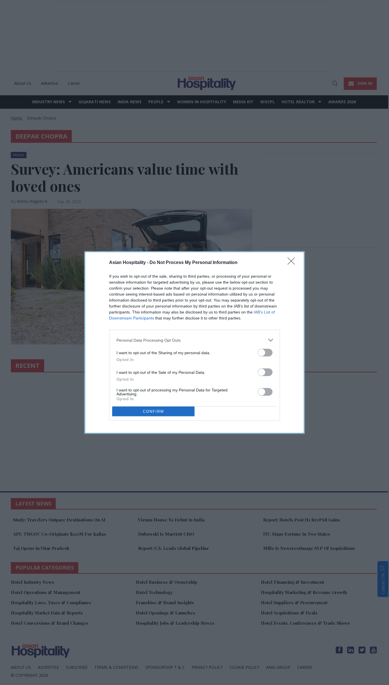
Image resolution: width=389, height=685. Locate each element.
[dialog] (194, 342)
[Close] (293, 262)
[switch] (265, 352)
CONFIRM (153, 411)
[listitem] (194, 340)
